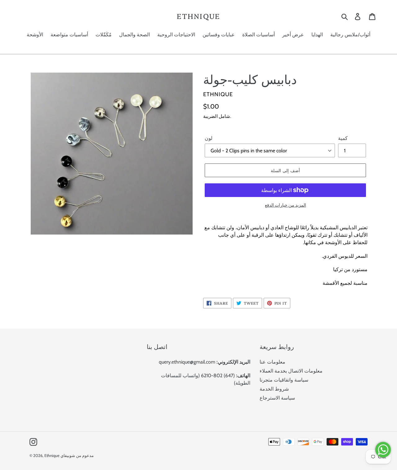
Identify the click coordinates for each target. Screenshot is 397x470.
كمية (343, 138)
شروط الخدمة (274, 389)
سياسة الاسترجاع (277, 398)
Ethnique (198, 16)
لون (208, 138)
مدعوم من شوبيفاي (77, 455)
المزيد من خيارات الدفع (285, 205)
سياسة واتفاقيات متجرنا (284, 380)
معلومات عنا (272, 362)
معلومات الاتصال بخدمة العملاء (291, 371)
